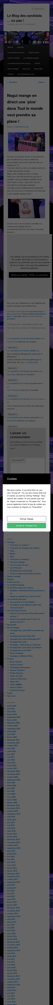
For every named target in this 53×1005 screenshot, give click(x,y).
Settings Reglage (26, 519)
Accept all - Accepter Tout (26, 525)
